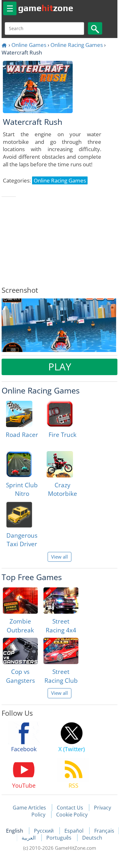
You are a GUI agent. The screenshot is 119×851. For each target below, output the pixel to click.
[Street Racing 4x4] (60, 600)
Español (74, 830)
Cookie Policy (72, 814)
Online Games (28, 44)
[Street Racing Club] (60, 651)
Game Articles (29, 807)
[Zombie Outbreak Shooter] (20, 600)
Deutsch (92, 837)
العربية (29, 837)
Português (59, 837)
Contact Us (70, 807)
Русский (44, 830)
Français (104, 830)
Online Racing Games (76, 44)
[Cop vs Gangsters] (20, 651)
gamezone (45, 8)
